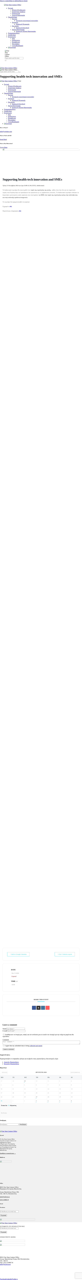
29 (25, 1081)
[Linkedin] (43, 1008)
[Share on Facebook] (34, 1008)
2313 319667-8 (4, 1200)
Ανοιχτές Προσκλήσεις (11, 1062)
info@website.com (6, 131)
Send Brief (3, 139)
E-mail (5, 1031)
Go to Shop (3, 147)
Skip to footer (23, 1)
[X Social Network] (38, 1008)
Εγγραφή (3, 1215)
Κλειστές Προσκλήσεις (11, 1064)
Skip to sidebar (14, 1)
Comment (6, 1040)
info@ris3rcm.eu (5, 1197)
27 (36, 1097)
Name (4, 1029)
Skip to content (5, 1)
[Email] (48, 1008)
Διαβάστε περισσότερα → (8, 1153)
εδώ (20, 211)
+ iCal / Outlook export (65, 954)
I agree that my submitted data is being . (23, 1046)
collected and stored (36, 1046)
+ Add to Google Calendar (18, 954)
